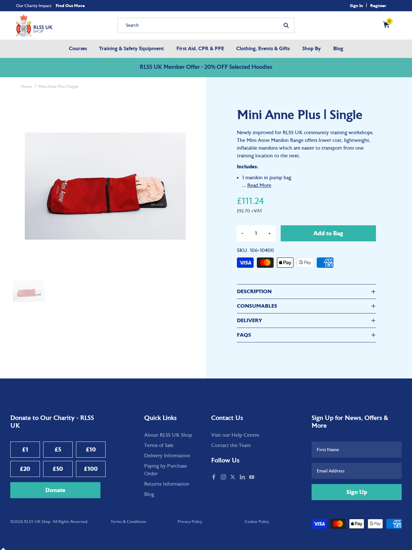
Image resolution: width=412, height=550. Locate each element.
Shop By (311, 48)
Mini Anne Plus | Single (58, 86)
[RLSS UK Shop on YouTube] (252, 477)
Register (378, 5)
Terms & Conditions (128, 521)
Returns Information (166, 484)
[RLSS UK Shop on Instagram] (224, 477)
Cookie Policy (257, 521)
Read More (259, 185)
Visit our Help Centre (235, 435)
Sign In (356, 5)
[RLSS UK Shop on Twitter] (233, 477)
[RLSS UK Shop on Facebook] (214, 477)
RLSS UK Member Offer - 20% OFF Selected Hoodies (206, 67)
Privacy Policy (190, 521)
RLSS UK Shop (37, 521)
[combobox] (206, 25)
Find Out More (70, 5)
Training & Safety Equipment (131, 48)
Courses (78, 48)
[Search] (286, 25)
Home (26, 86)
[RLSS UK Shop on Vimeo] (259, 477)
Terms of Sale (158, 445)
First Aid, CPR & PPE (200, 48)
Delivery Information (167, 456)
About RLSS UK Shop (168, 435)
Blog (338, 48)
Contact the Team (231, 445)
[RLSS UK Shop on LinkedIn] (243, 477)
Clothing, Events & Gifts (263, 48)
